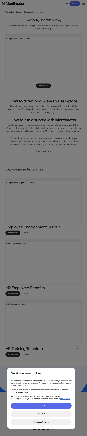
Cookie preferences (41, 422)
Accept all (41, 406)
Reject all (41, 414)
